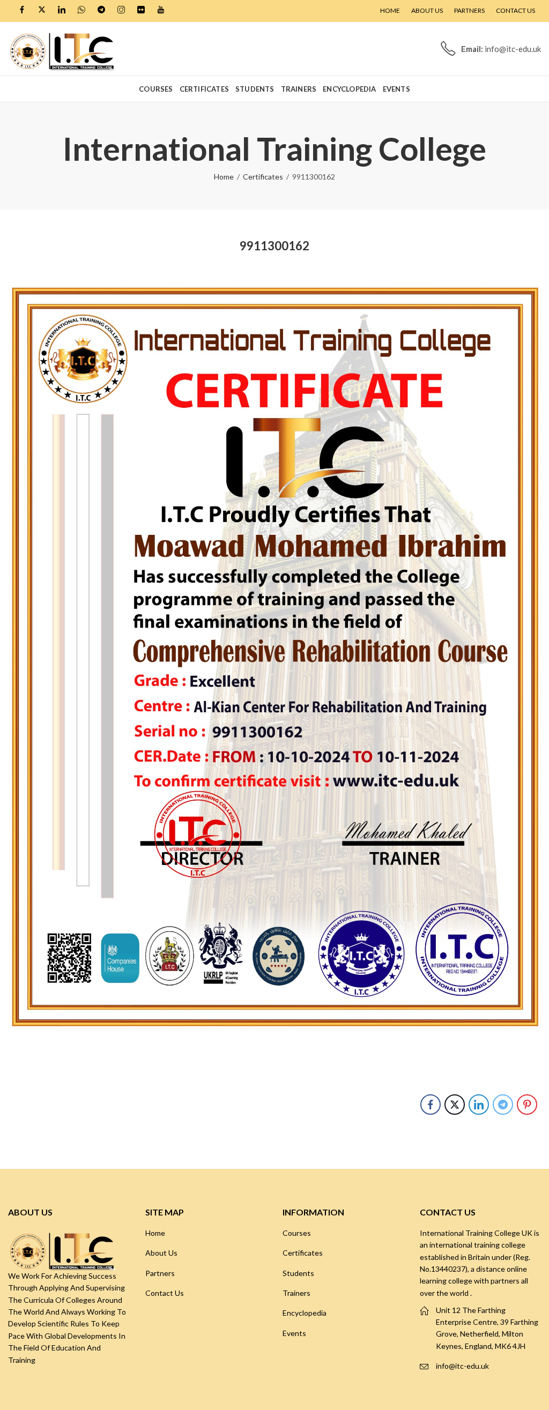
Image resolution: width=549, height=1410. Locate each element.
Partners (160, 1273)
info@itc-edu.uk (462, 1365)
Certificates (263, 176)
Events (294, 1333)
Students (298, 1273)
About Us (161, 1252)
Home (224, 176)
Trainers (296, 1292)
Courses (297, 1232)
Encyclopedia (305, 1312)
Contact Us (164, 1292)
